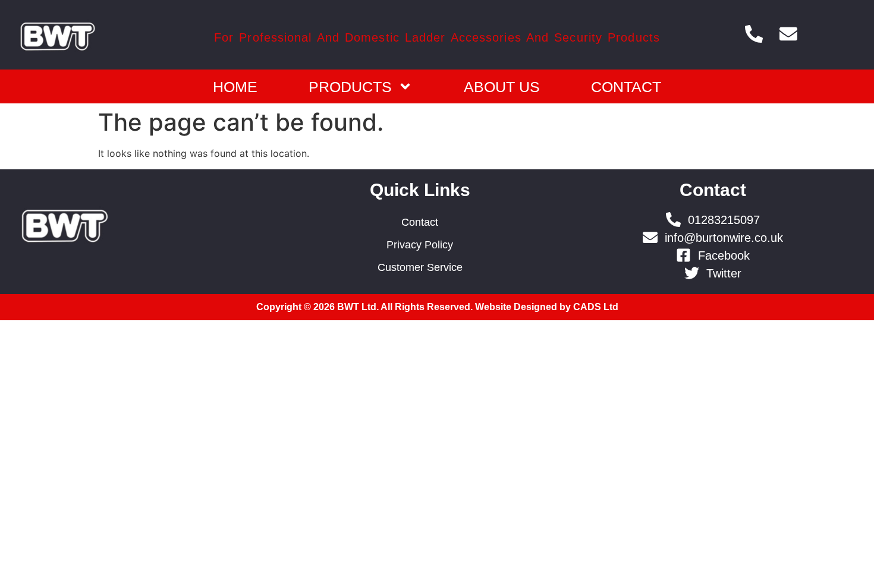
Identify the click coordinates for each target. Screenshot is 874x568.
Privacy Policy (419, 245)
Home (235, 86)
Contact (626, 86)
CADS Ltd (595, 307)
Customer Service (420, 267)
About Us (502, 86)
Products (350, 86)
